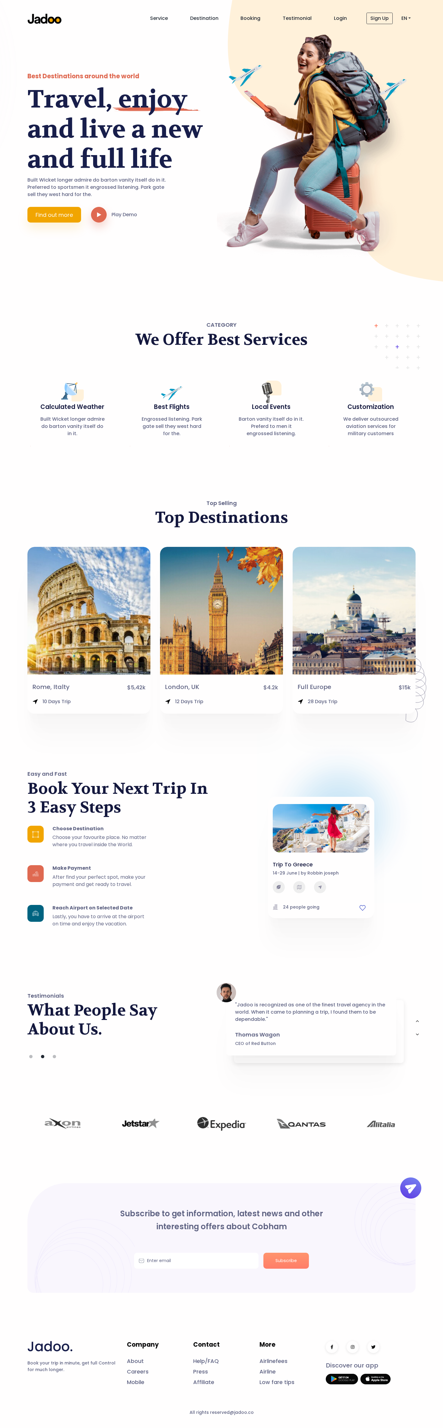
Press (200, 1371)
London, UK (182, 687)
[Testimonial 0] (31, 1056)
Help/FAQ (206, 1361)
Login (340, 18)
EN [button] (404, 18)
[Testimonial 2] (54, 1056)
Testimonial (297, 18)
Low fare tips (276, 1382)
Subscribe (286, 1261)
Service (159, 18)
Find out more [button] (54, 215)
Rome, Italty (51, 687)
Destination (204, 18)
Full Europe (314, 687)
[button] (101, 214)
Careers (138, 1371)
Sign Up (379, 18)
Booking (250, 18)
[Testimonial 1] (42, 1056)
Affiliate (203, 1382)
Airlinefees (273, 1361)
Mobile (135, 1382)
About (135, 1361)
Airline (267, 1371)
